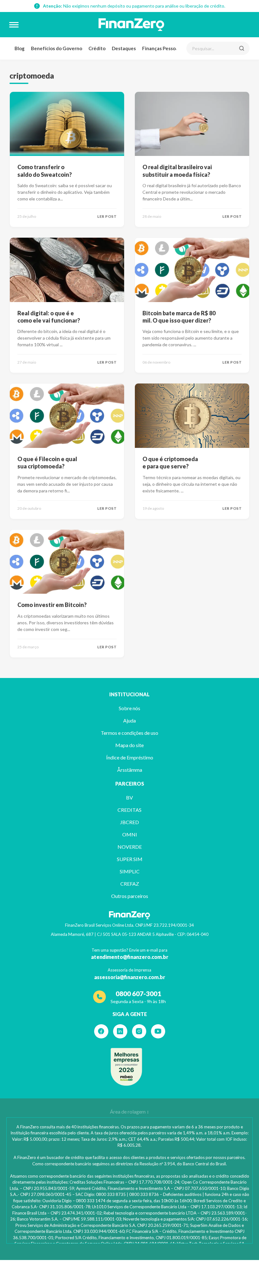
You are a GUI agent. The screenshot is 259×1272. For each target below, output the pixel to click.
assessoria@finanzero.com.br (129, 977)
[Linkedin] (120, 1031)
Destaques (124, 48)
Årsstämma (129, 770)
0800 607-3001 (138, 993)
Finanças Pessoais (162, 48)
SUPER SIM (129, 859)
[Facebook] (101, 1031)
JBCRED (129, 822)
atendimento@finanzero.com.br (129, 957)
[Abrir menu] (13, 24)
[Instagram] (139, 1031)
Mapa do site (129, 745)
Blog (20, 48)
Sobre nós (129, 708)
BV (129, 797)
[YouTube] (158, 1031)
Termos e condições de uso (129, 733)
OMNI (129, 834)
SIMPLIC (130, 871)
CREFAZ (129, 884)
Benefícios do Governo (56, 48)
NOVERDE (129, 847)
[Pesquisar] (241, 48)
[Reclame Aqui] (126, 1067)
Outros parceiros (129, 896)
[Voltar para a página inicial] (131, 24)
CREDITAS (129, 810)
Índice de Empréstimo (129, 757)
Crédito (96, 48)
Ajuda (129, 720)
